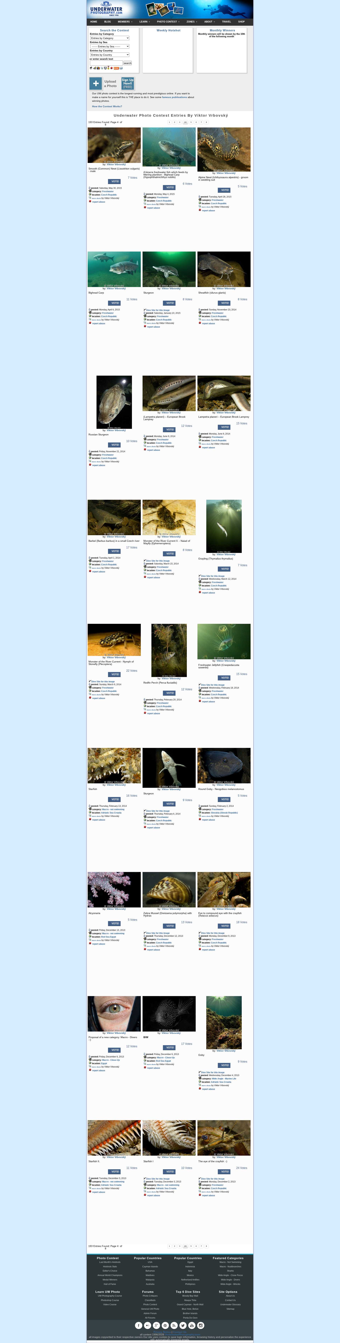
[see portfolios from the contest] (101, 68)
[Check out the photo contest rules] (121, 68)
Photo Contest (150, 1304)
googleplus (156, 1325)
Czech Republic (109, 195)
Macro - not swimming (113, 809)
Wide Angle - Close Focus (230, 1275)
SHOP (241, 21)
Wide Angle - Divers (230, 1279)
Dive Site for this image (158, 310)
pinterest (165, 1325)
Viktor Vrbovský (116, 164)
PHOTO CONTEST (167, 21)
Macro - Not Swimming (230, 1262)
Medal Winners (110, 1279)
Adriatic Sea (107, 813)
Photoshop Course (110, 1300)
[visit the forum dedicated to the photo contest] (91, 68)
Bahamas (150, 1271)
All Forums (150, 1318)
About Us (230, 1296)
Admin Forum (150, 1313)
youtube (191, 1325)
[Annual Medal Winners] (108, 68)
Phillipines (190, 1284)
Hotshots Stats (110, 1266)
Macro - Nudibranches (230, 1266)
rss (174, 1325)
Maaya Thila (190, 1300)
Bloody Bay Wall (190, 1296)
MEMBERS (124, 21)
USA (150, 1262)
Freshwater (108, 191)
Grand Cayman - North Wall (190, 1304)
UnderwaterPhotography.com (182, 1334)
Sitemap (230, 1309)
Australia (150, 1284)
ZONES (191, 21)
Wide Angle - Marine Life (224, 1078)
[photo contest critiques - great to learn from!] (94, 68)
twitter (182, 1325)
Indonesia (190, 1266)
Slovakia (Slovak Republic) (224, 813)
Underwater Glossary (230, 1304)
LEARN (144, 21)
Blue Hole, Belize (190, 1309)
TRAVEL (226, 21)
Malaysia (150, 1279)
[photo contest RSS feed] (116, 68)
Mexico (190, 1275)
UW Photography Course (110, 1296)
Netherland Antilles (190, 1279)
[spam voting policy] (111, 68)
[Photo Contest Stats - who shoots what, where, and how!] (98, 68)
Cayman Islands (150, 1266)
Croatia (117, 813)
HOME (93, 21)
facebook (138, 1325)
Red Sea (105, 937)
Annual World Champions (110, 1275)
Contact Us (230, 1300)
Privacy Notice (162, 1332)
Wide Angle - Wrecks (230, 1284)
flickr (147, 1325)
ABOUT (208, 21)
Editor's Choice (110, 1271)
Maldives (150, 1275)
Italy (190, 1271)
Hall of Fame (110, 1284)
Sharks (230, 1271)
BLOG (107, 21)
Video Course (110, 1304)
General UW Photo (150, 1309)
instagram (200, 1325)
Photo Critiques (150, 1296)
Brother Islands (190, 1313)
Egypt (113, 937)
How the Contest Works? (107, 106)
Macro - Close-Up (111, 1060)
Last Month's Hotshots (109, 1262)
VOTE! (115, 181)
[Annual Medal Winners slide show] (105, 68)
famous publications (174, 97)
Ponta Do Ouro (190, 1318)
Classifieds (150, 1300)
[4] (185, 122)
